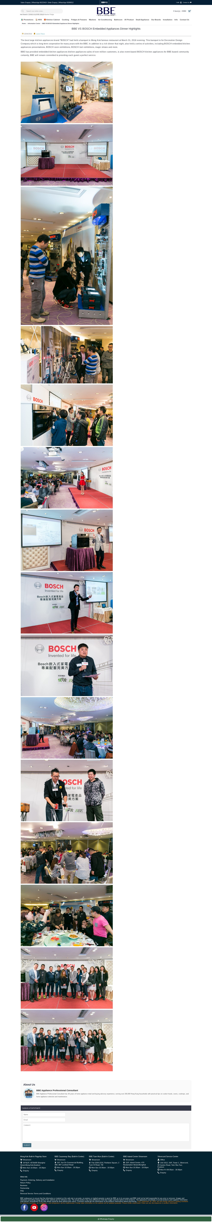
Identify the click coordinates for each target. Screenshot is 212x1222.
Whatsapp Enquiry (106, 1219)
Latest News (40, 34)
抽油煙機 (36, 14)
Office (162, 1160)
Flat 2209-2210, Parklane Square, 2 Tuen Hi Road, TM (104, 1164)
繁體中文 (104, 2)
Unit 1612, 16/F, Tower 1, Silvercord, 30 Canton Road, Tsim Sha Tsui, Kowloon (173, 1165)
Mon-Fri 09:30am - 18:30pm (171, 1170)
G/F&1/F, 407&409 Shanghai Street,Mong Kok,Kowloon (32, 1164)
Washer (46, 14)
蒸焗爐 (30, 14)
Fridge (52, 14)
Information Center (34, 23)
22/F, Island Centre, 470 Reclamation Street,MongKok (134, 1164)
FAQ (22, 1191)
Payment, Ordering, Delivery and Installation (37, 1180)
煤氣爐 (41, 14)
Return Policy (25, 1183)
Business (23, 1185)
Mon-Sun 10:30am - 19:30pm (34, 1168)
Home (24, 23)
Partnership (24, 1188)
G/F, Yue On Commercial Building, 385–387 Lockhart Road (69, 1164)
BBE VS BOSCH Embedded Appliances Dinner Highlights (60, 23)
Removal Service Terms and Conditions (35, 1193)
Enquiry (26, 1171)
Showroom (27, 1160)
